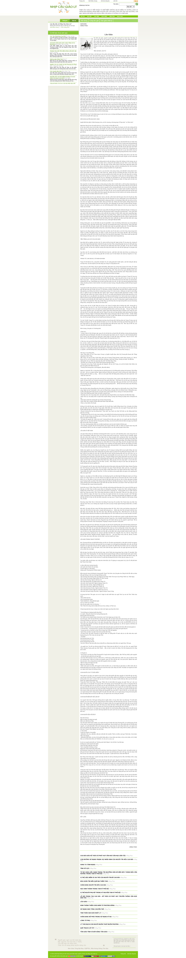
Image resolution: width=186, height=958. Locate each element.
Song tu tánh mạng (87, 864)
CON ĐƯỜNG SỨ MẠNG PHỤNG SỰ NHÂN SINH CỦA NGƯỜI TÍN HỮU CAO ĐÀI (106, 859)
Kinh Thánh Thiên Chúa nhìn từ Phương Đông (97, 905)
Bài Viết (89, 16)
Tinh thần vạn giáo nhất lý (90, 913)
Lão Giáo (83, 901)
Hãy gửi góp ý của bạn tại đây (121, 946)
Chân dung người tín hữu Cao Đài (93, 885)
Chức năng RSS (65, 27)
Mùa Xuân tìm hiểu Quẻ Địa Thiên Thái (94, 881)
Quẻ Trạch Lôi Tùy (87, 928)
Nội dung (84, 21)
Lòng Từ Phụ (85, 920)
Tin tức (83, 16)
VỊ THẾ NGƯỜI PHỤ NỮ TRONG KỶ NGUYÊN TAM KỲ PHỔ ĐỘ (100, 892)
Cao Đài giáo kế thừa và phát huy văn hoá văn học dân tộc (103, 855)
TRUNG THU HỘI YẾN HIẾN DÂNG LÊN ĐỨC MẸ (63, 51)
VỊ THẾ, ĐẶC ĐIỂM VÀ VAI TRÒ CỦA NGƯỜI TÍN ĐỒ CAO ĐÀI (100, 877)
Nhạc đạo (120, 16)
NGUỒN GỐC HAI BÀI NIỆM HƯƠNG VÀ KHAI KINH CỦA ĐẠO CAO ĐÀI (62, 77)
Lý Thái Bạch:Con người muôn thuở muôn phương (99, 924)
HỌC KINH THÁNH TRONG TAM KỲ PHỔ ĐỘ (94, 889)
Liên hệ (115, 1)
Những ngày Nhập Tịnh (56, 59)
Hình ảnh (112, 16)
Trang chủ (82, 1)
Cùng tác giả (94, 21)
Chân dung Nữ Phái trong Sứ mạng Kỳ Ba (96, 916)
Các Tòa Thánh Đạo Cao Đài (57, 36)
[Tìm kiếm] (137, 4)
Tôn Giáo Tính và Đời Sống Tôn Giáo (93, 931)
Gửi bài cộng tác (105, 1)
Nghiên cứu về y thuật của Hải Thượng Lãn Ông (63, 64)
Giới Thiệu (104, 16)
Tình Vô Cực (84, 868)
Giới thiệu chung (92, 1)
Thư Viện (96, 16)
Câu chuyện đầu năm (56, 71)
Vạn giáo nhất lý (106, 21)
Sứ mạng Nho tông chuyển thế (92, 909)
